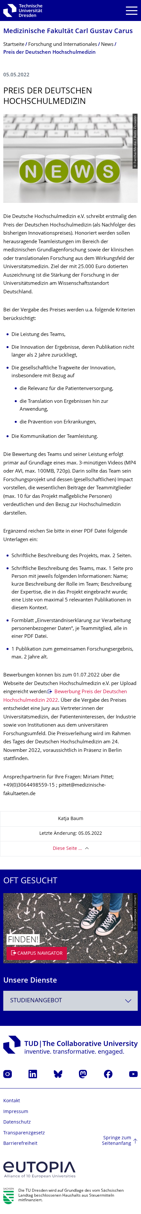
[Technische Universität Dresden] (22, 10)
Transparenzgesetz (24, 1133)
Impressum (15, 1112)
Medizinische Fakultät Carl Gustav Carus (68, 32)
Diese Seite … (67, 849)
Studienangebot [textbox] (36, 1001)
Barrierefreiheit (20, 1144)
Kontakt (11, 1101)
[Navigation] (132, 10)
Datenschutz (17, 1122)
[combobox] (70, 1001)
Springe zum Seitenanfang (116, 1141)
